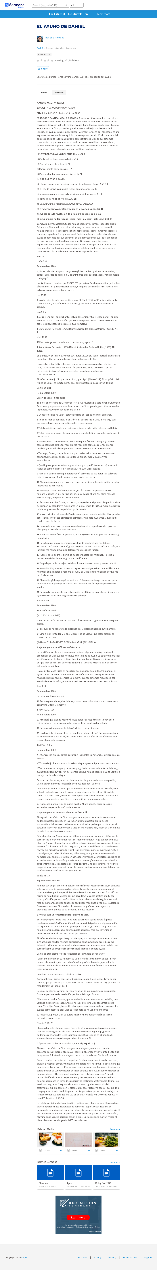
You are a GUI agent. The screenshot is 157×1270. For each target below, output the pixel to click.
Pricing (97, 1257)
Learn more (103, 14)
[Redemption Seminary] (78, 1215)
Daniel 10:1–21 (44, 54)
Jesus (41, 1186)
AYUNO (40, 48)
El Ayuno (43, 1183)
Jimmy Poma (72, 1186)
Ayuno (70, 1183)
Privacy (112, 1257)
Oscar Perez (100, 1186)
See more (115, 1129)
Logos (24, 1257)
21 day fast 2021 (103, 1183)
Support (148, 1257)
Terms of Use (130, 1257)
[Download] (61, 1151)
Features (82, 1257)
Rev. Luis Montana (54, 37)
